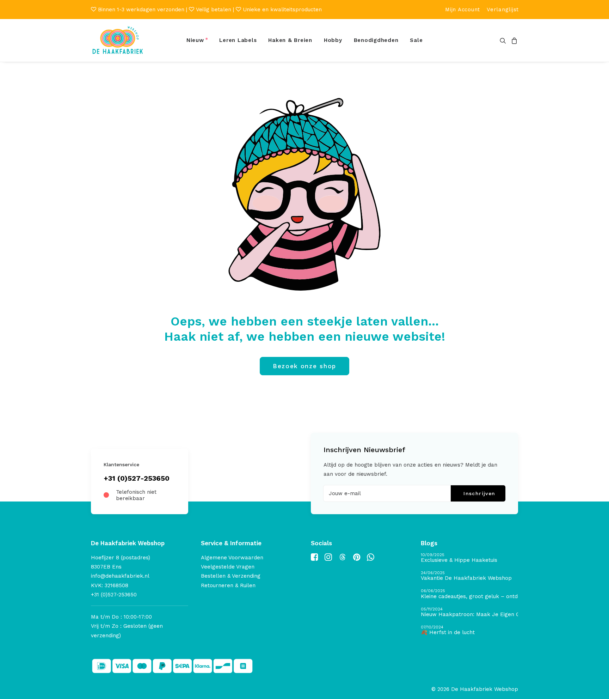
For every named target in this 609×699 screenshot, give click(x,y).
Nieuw (195, 40)
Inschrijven (479, 493)
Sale (416, 40)
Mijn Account (462, 9)
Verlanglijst (503, 9)
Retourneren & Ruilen (228, 585)
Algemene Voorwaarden (232, 557)
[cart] (513, 40)
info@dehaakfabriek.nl (120, 576)
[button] (504, 40)
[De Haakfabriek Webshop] (117, 40)
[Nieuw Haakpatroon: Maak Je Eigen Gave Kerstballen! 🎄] (469, 612)
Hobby (333, 40)
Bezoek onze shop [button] (304, 366)
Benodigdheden (376, 40)
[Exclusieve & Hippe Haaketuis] (469, 558)
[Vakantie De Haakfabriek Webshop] (469, 576)
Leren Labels (238, 40)
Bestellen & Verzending (230, 576)
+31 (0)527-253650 (137, 478)
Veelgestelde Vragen (227, 567)
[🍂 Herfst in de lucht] (469, 630)
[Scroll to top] (595, 685)
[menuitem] (462, 9)
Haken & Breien (290, 40)
